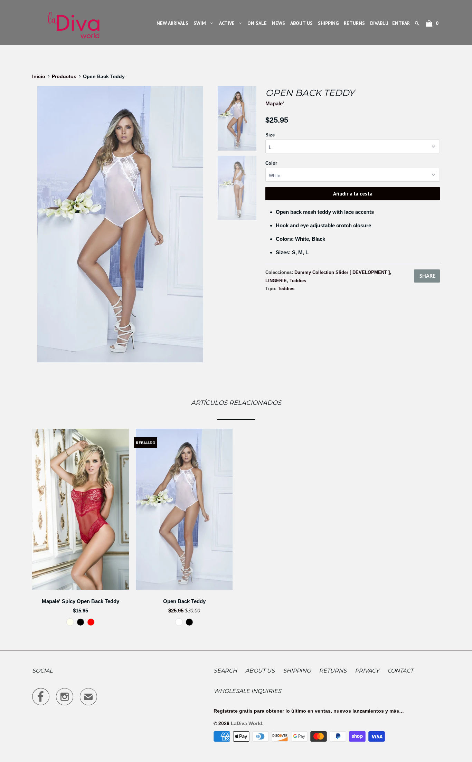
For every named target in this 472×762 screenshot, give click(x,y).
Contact (400, 670)
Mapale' (274, 103)
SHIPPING (328, 23)
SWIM (201, 23)
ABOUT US (301, 23)
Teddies (298, 280)
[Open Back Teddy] (120, 224)
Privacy (367, 670)
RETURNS (354, 23)
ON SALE (257, 23)
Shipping (297, 670)
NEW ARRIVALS (172, 23)
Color (271, 163)
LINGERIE (276, 280)
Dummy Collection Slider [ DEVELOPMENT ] (342, 272)
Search (225, 670)
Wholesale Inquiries (247, 691)
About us (260, 670)
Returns (333, 670)
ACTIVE (228, 23)
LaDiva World (246, 723)
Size (270, 134)
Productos (64, 76)
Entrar (401, 23)
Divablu (379, 23)
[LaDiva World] (74, 22)
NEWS (278, 23)
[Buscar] (417, 23)
